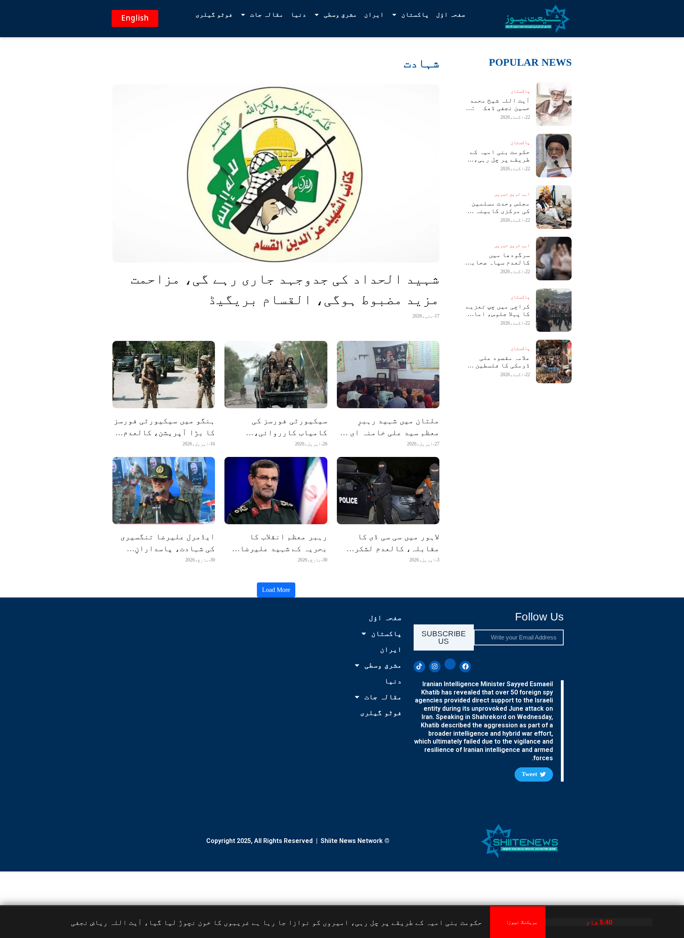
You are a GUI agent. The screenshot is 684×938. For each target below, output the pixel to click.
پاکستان (415, 14)
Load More (276, 589)
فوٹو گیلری (214, 14)
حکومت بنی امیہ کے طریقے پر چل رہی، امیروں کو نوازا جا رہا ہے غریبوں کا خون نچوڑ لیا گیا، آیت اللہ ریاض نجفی (276, 922)
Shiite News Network (352, 841)
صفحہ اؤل (451, 14)
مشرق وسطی (340, 14)
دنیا (298, 14)
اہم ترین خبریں (512, 194)
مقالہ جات (266, 14)
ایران (374, 14)
